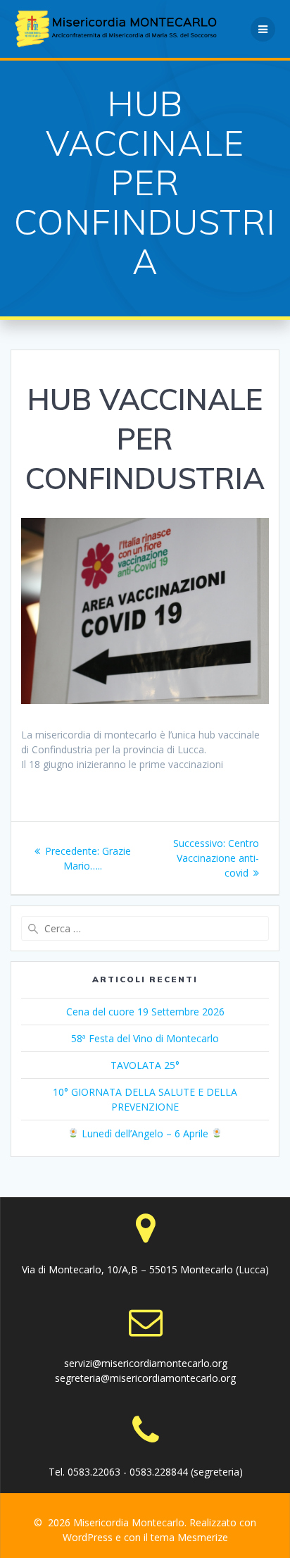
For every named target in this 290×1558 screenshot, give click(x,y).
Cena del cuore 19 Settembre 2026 (145, 1011)
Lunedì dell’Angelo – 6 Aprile (145, 1133)
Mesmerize (202, 1537)
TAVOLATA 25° (145, 1065)
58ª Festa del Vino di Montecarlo (145, 1038)
